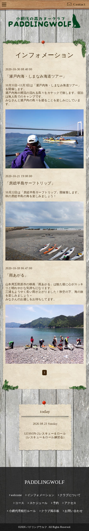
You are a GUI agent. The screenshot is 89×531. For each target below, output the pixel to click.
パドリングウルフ (36, 527)
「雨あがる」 (16, 275)
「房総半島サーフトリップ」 (30, 183)
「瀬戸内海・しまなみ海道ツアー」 (36, 76)
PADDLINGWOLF (45, 482)
